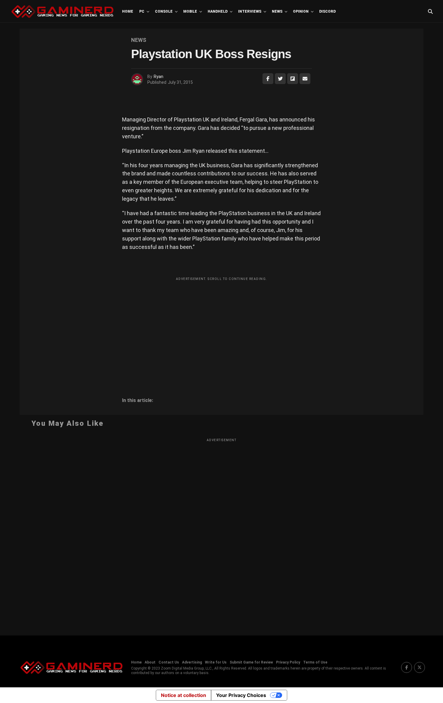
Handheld (218, 11)
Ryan (158, 76)
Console (164, 11)
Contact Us (169, 662)
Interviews (249, 11)
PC (141, 11)
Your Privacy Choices (241, 695)
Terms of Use (315, 662)
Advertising (192, 662)
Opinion (301, 11)
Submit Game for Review (251, 662)
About (150, 662)
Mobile (190, 11)
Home (127, 11)
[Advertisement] (221, 326)
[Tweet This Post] (280, 78)
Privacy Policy (288, 662)
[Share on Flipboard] (292, 78)
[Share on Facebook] (267, 78)
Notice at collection (183, 695)
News (277, 11)
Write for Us (216, 662)
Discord (327, 11)
